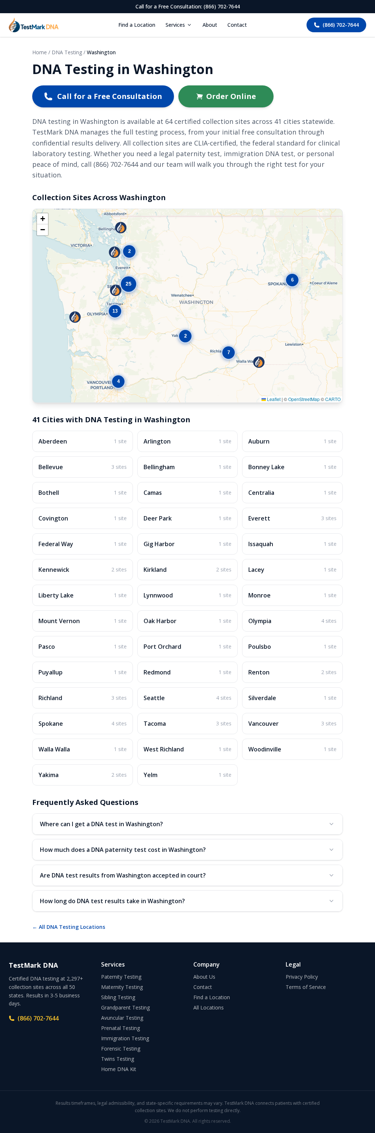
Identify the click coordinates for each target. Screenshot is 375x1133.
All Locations (208, 1007)
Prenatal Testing (120, 1028)
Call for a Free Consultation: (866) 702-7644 (187, 6)
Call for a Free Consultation (109, 96)
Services (175, 24)
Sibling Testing (118, 997)
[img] (187, 306)
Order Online (231, 96)
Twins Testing (117, 1058)
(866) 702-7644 (341, 24)
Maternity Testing (122, 986)
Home (39, 52)
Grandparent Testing (125, 1007)
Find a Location (136, 24)
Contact (237, 24)
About (210, 24)
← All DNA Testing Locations (68, 926)
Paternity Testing (121, 976)
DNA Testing (67, 52)
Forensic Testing (120, 1048)
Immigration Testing (125, 1038)
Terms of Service (306, 986)
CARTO (333, 399)
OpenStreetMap (304, 399)
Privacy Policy (302, 976)
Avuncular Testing (122, 1017)
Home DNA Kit (118, 1069)
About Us (204, 976)
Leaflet (273, 399)
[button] (185, 336)
